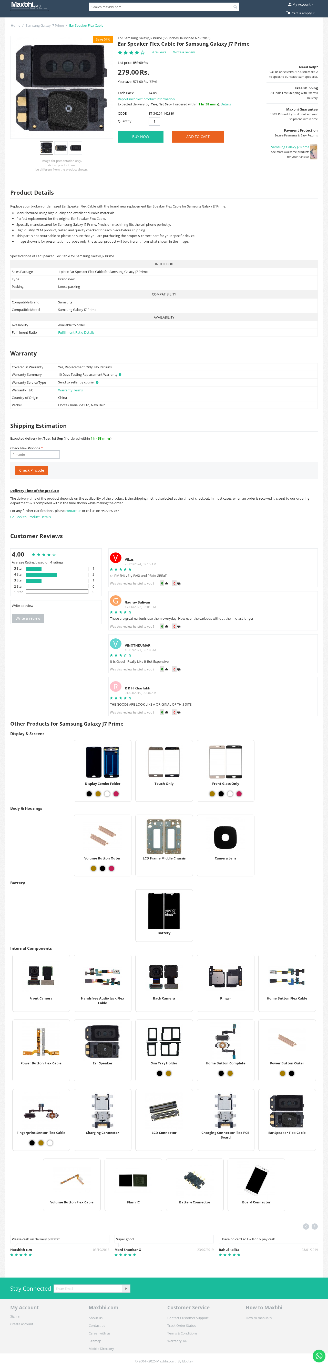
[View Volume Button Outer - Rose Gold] (111, 868)
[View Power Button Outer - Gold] (282, 1073)
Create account (21, 1324)
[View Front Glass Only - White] (230, 794)
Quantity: (125, 121)
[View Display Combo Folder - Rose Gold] (116, 794)
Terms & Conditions (182, 1333)
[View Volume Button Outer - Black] (102, 868)
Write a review (184, 52)
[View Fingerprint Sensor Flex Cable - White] (50, 1143)
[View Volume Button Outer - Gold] (93, 868)
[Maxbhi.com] (29, 5)
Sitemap (95, 1341)
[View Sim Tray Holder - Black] (159, 1073)
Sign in (15, 1316)
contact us (73, 510)
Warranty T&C (178, 1341)
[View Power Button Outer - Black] (291, 1073)
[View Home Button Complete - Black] (221, 1073)
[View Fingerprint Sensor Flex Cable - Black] (32, 1143)
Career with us (99, 1333)
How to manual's (259, 1317)
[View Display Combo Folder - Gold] (98, 794)
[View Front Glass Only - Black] (221, 794)
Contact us (97, 1325)
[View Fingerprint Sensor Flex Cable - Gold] (41, 1143)
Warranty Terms (70, 390)
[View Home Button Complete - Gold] (230, 1073)
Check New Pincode (25, 448)
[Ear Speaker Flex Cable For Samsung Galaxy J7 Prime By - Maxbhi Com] (62, 87)
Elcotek (187, 1361)
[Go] (126, 1288)
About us (95, 1317)
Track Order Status (181, 1325)
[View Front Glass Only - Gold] (212, 794)
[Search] (235, 7)
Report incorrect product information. (147, 99)
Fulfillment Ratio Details (76, 332)
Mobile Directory (101, 1348)
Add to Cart (198, 136)
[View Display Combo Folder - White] (107, 794)
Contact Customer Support (188, 1317)
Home (15, 25)
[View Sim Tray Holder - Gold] (168, 1073)
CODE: (122, 113)
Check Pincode (31, 470)
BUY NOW (140, 136)
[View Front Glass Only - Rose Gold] (239, 794)
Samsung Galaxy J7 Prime (45, 25)
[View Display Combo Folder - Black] (89, 794)
